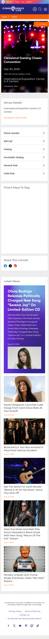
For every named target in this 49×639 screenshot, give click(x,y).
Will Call (8, 141)
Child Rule (9, 173)
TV (23, 2)
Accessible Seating (14, 157)
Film (17, 2)
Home (4, 17)
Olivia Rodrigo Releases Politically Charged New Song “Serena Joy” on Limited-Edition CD (24, 301)
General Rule (11, 165)
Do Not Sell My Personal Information (24, 618)
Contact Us (24, 615)
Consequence (3, 2)
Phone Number (12, 133)
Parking (8, 149)
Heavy (29, 2)
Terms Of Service (32, 611)
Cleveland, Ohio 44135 (15, 118)
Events (14, 17)
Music (10, 2)
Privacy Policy (15, 611)
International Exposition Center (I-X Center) (24, 80)
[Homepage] (14, 9)
